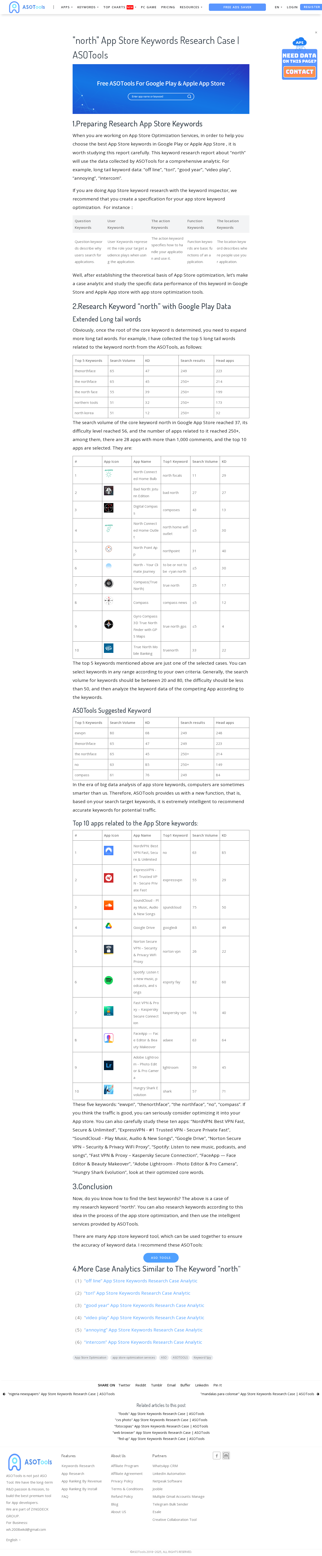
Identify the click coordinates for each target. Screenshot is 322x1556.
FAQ (65, 1496)
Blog (114, 1504)
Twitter (124, 1385)
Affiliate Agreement (127, 1473)
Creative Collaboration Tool (175, 1519)
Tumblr (156, 1385)
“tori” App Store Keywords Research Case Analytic (137, 1293)
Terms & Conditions (127, 1488)
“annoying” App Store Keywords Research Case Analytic (144, 1330)
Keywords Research (78, 1465)
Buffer (185, 1385)
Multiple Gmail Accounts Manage (179, 1496)
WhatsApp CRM (165, 1465)
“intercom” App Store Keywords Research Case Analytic (143, 1342)
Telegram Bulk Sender (170, 1504)
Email (171, 1385)
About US (118, 1511)
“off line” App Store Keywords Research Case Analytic (141, 1281)
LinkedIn (202, 1385)
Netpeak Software (167, 1481)
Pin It (217, 1385)
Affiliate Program (125, 1465)
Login (292, 7)
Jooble (158, 1488)
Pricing (168, 7)
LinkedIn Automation (169, 1473)
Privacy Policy (122, 1481)
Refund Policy (122, 1496)
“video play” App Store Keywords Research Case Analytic (144, 1317)
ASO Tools (161, 1258)
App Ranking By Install (79, 1488)
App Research (73, 1473)
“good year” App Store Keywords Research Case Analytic (144, 1305)
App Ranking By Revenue (82, 1481)
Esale (157, 1511)
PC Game (149, 7)
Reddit (140, 1385)
